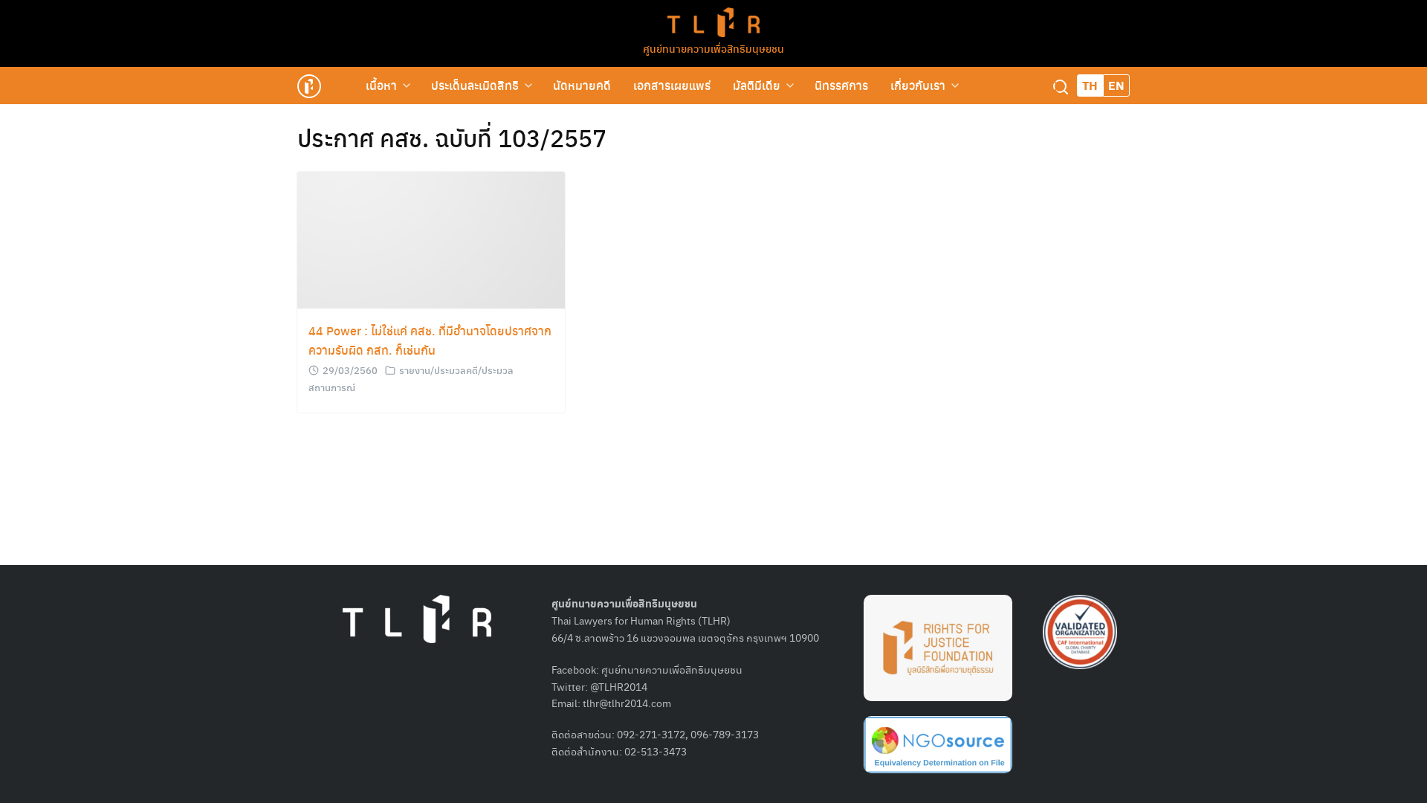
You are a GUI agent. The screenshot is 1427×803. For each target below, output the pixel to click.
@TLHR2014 (618, 686)
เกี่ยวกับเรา (917, 85)
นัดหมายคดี (582, 85)
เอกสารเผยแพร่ (672, 85)
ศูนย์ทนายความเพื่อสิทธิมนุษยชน (713, 48)
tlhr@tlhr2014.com (627, 702)
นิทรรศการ (841, 85)
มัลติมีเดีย (756, 85)
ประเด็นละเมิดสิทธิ (475, 85)
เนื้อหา (381, 85)
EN (1116, 85)
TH (1090, 85)
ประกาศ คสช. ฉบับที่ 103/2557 (451, 137)
